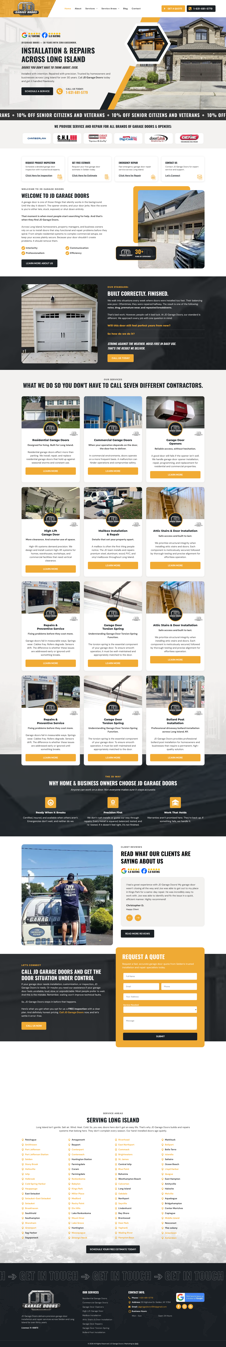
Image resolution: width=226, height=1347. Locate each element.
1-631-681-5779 (146, 1297)
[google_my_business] (190, 1307)
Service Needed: (131, 1005)
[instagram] (184, 1307)
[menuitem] (68, 8)
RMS (136, 1344)
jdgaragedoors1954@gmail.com (152, 1306)
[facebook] (178, 1307)
